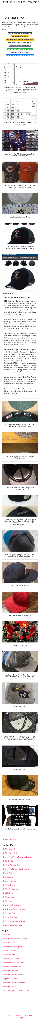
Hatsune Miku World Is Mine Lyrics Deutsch (17, 857)
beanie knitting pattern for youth (20, 46)
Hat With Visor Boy (9, 901)
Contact (17, 1015)
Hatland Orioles (8, 877)
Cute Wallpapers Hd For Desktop (14, 983)
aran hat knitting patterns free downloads (20, 40)
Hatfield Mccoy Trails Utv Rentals (14, 909)
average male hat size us (20, 36)
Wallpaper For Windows (11, 979)
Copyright (20, 1018)
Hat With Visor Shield (10, 853)
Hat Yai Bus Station (9, 861)
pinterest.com (13, 839)
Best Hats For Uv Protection (20, 2)
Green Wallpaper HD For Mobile (13, 963)
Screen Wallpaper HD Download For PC (16, 991)
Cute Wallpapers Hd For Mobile (13, 975)
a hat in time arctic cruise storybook (20, 43)
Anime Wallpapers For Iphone (13, 947)
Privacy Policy (28, 1015)
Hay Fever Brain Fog (10, 917)
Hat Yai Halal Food (9, 913)
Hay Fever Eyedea (9, 885)
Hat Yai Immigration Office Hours (14, 921)
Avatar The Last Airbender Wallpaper (15, 939)
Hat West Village (8, 897)
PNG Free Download (10, 951)
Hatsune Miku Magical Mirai (12, 905)
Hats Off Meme (8, 893)
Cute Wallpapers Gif (9, 987)
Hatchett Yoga (7, 873)
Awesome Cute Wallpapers (12, 967)
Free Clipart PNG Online (11, 959)
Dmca (9, 1015)
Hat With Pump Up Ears (11, 889)
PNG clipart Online (9, 955)
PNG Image (6, 935)
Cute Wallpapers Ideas (10, 971)
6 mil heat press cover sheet (20, 52)
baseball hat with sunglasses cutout (20, 33)
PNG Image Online (9, 943)
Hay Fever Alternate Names (12, 865)
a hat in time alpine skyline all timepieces (20, 55)
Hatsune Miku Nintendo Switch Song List (16, 869)
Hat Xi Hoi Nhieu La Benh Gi (12, 925)
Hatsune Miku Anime (10, 881)
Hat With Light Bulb (9, 849)
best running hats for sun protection (20, 49)
